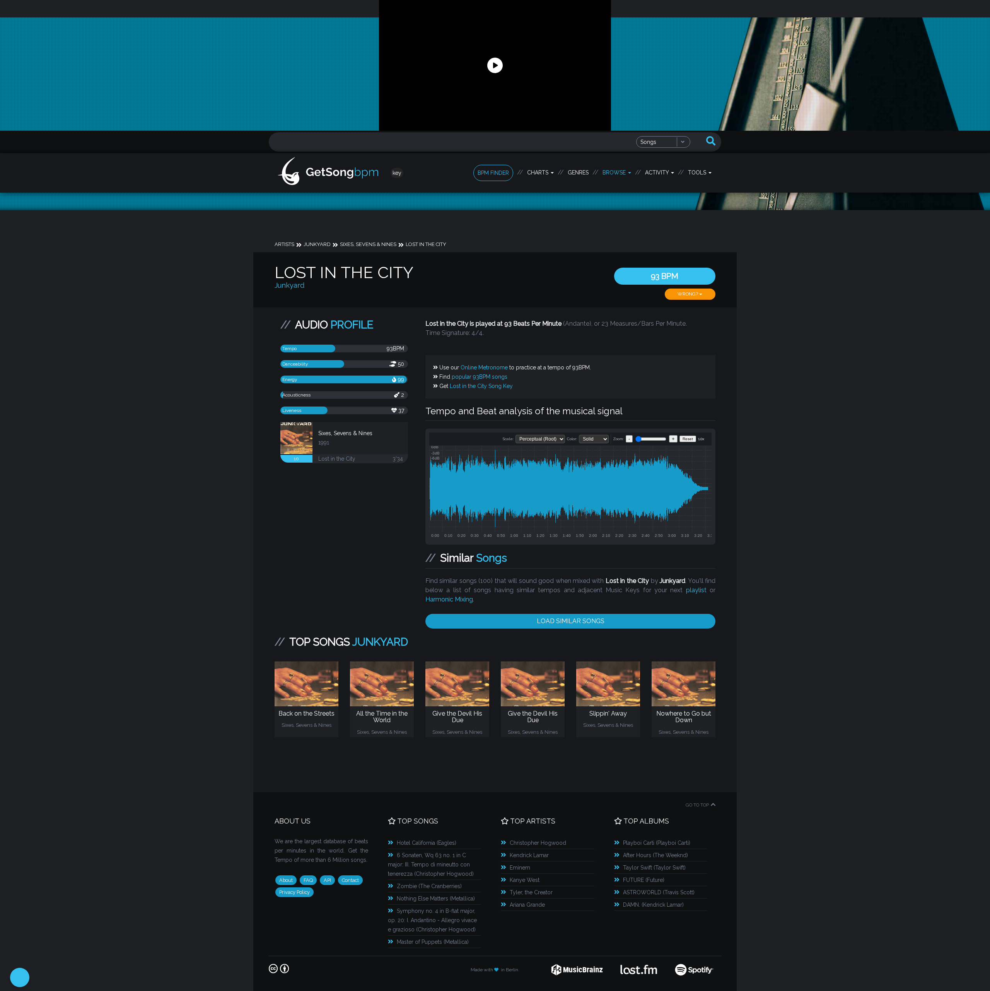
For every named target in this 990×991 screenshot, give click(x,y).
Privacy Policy (294, 892)
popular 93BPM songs (479, 377)
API (327, 880)
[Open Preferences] (19, 977)
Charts (538, 172)
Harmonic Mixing (449, 599)
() (426, 843)
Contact (350, 880)
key (397, 173)
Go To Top (697, 805)
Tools (698, 172)
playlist (696, 590)
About (286, 880)
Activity (657, 172)
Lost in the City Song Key (481, 386)
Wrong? (688, 294)
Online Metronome (484, 367)
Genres (578, 172)
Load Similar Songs (570, 621)
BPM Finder (493, 173)
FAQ (308, 880)
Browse (615, 172)
